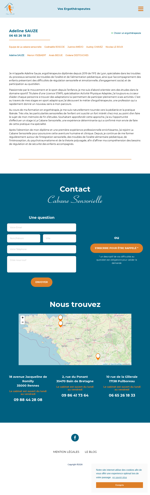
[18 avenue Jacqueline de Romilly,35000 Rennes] (60, 318)
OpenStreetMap (116, 364)
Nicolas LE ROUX (114, 47)
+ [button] (23, 317)
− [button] (23, 322)
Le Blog (91, 452)
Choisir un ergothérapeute (127, 33)
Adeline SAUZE (16, 55)
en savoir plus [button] (119, 477)
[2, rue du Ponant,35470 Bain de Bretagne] (60, 324)
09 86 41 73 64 (75, 395)
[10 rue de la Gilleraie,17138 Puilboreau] (98, 356)
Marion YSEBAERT (36, 55)
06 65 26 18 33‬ (122, 395)
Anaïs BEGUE (56, 55)
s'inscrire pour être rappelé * (116, 248)
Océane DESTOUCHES (76, 55)
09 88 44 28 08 (28, 400)
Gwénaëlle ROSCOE (54, 47)
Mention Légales (66, 452)
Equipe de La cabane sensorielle (25, 47)
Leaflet (105, 364)
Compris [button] (119, 485)
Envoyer (41, 282)
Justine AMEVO (75, 47)
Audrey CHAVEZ (94, 47)
